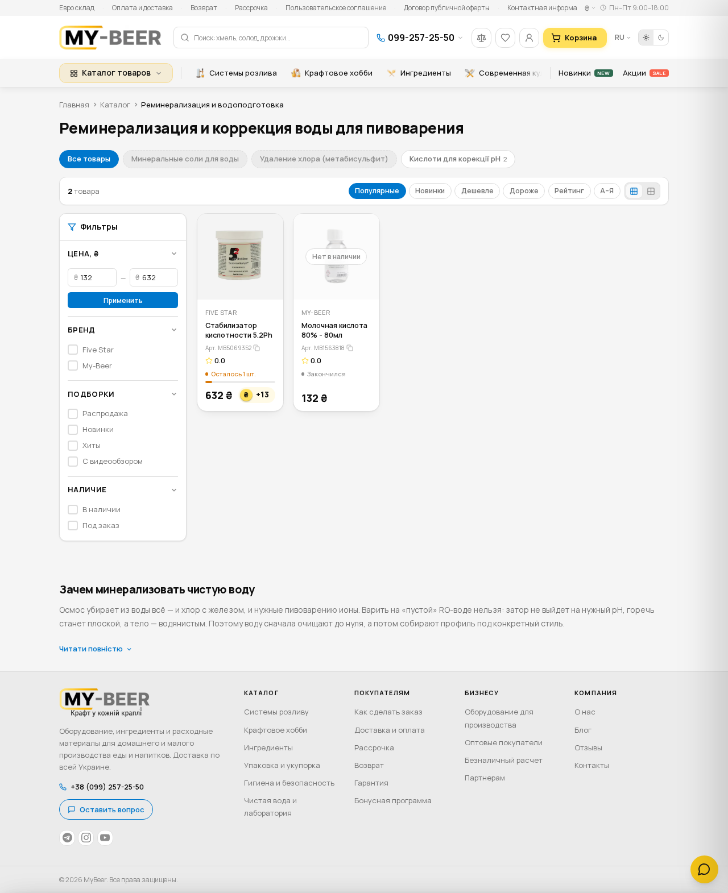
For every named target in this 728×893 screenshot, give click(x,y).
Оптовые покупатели (504, 742)
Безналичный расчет (504, 760)
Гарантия (371, 783)
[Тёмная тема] (660, 37)
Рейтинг (569, 191)
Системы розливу (276, 712)
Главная (74, 104)
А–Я (607, 191)
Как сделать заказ (388, 712)
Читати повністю (91, 648)
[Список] (651, 191)
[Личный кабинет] (529, 38)
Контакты (591, 765)
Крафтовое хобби (339, 73)
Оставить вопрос (112, 809)
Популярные (377, 191)
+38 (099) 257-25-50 (107, 787)
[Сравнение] (481, 38)
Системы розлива (243, 73)
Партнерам (485, 777)
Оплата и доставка (142, 8)
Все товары (89, 158)
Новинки (584, 73)
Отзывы (588, 747)
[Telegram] (67, 838)
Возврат (204, 8)
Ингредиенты (425, 73)
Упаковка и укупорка (282, 765)
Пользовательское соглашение (336, 8)
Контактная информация (548, 8)
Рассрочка (251, 8)
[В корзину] (267, 284)
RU (619, 37)
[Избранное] (505, 38)
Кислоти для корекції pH (458, 158)
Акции (644, 73)
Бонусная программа (393, 800)
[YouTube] (105, 838)
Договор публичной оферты (447, 8)
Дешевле (477, 191)
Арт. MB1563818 (323, 348)
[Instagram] (86, 838)
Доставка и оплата (389, 730)
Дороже (524, 191)
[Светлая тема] (646, 37)
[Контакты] (704, 869)
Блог (583, 730)
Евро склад (76, 8)
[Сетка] (634, 191)
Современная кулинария (525, 73)
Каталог (115, 104)
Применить (123, 300)
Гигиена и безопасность (289, 783)
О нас (584, 712)
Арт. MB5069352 (228, 348)
